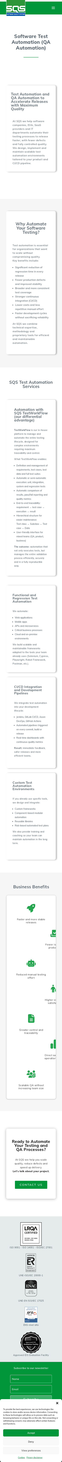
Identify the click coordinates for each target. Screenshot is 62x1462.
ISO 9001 (15, 1247)
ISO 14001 (28, 1247)
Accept (31, 1432)
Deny (31, 1441)
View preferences (31, 1450)
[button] (57, 1403)
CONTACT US (31, 1185)
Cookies (21, 1457)
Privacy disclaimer (34, 1457)
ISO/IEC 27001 (44, 1247)
